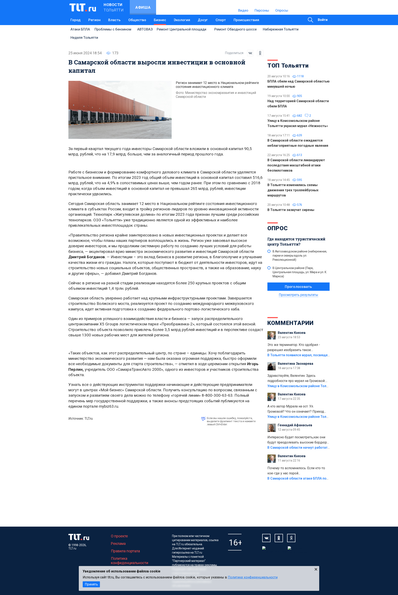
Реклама (118, 543)
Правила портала (125, 551)
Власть (114, 20)
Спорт (221, 20)
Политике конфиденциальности (253, 577)
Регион (94, 20)
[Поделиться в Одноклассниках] (258, 53)
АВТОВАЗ (145, 29)
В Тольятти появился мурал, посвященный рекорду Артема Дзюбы (321, 355)
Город (75, 20)
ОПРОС (277, 228)
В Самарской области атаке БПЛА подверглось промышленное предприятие (329, 478)
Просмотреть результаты (298, 295)
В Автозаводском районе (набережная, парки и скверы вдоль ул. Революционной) (300, 255)
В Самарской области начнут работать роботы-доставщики (315, 448)
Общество (137, 20)
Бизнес (160, 20)
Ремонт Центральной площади (181, 29)
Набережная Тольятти (280, 29)
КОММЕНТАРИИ (290, 323)
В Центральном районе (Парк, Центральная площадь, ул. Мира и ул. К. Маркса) (300, 272)
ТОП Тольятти (287, 65)
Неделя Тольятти (84, 37)
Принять (91, 584)
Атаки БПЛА (80, 29)
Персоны (262, 10)
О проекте (119, 536)
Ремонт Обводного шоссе (235, 29)
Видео (243, 10)
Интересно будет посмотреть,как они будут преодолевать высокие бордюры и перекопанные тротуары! (298, 440)
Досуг (203, 20)
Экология (182, 20)
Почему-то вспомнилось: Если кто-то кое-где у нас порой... (296, 470)
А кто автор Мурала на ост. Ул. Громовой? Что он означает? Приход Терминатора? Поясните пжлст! (295, 409)
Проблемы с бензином (113, 29)
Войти (323, 20)
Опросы (281, 10)
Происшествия (246, 20)
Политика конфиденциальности (129, 560)
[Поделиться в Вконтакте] (248, 53)
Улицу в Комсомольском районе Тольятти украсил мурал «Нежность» (323, 386)
